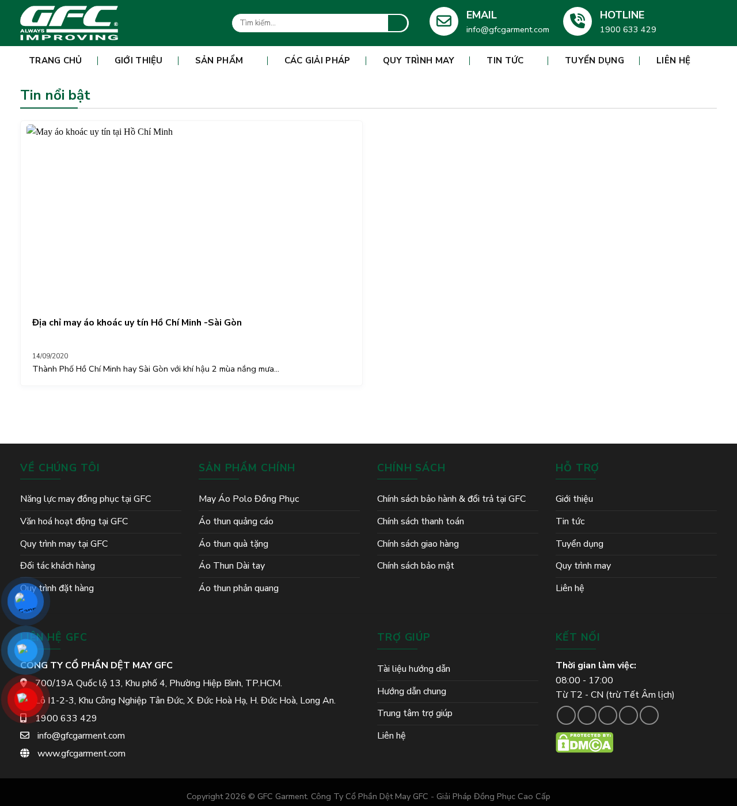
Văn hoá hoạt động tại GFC (74, 521)
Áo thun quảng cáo (236, 521)
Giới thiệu (139, 60)
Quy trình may (419, 60)
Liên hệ (673, 60)
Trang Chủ (55, 60)
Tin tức (505, 60)
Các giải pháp (317, 60)
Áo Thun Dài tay (232, 565)
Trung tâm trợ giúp (415, 713)
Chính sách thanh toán (420, 521)
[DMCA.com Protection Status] (584, 742)
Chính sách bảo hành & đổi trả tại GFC (451, 499)
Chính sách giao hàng (418, 544)
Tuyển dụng (594, 60)
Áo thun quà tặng (233, 544)
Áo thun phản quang (239, 588)
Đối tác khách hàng (57, 565)
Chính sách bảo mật (415, 565)
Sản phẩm (219, 60)
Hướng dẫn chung (411, 691)
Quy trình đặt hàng (57, 588)
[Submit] (397, 23)
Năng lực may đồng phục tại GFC (85, 499)
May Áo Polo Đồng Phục (249, 499)
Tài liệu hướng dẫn (413, 669)
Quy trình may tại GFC (64, 544)
